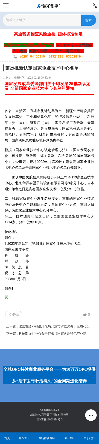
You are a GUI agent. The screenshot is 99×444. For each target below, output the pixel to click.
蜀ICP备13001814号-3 (50, 419)
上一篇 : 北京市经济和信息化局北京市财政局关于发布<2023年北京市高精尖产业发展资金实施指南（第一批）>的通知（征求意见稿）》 (49, 326)
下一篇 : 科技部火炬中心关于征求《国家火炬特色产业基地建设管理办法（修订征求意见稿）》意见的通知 (49, 333)
